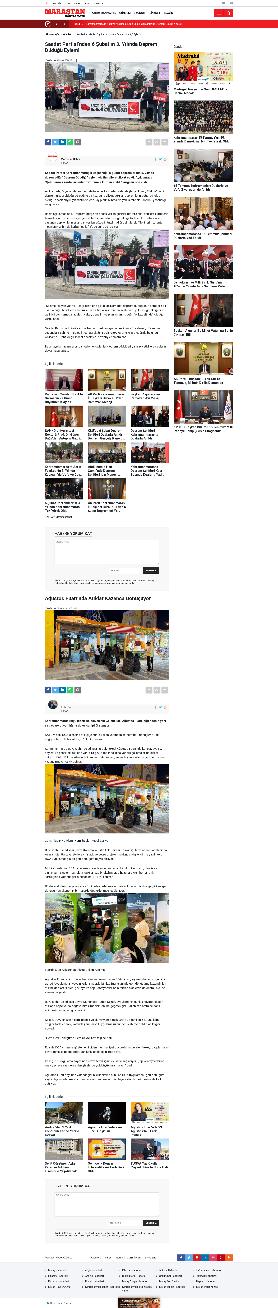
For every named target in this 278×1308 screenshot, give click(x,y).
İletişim (119, 1257)
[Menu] (219, 13)
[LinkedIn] (62, 142)
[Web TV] (223, 3)
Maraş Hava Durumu (59, 1286)
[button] (149, 142)
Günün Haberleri (73, 3)
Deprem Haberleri (206, 1281)
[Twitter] (55, 142)
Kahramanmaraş (104, 12)
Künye (108, 1257)
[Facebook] (48, 142)
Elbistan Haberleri (132, 1270)
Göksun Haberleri (168, 1270)
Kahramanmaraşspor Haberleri (102, 1286)
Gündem (125, 12)
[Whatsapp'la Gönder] (70, 142)
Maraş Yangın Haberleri (172, 1286)
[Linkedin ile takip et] (205, 1257)
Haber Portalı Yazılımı (61, 1303)
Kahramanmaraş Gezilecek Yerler (137, 1288)
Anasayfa (96, 1257)
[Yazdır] (77, 142)
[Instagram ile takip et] (165, 159)
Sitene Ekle (98, 3)
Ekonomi (140, 12)
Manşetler (57, 3)
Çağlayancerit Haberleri (209, 1270)
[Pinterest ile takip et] (221, 1257)
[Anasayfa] (46, 3)
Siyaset (154, 12)
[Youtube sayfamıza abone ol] (197, 1257)
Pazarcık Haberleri (58, 1281)
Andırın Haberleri (94, 1275)
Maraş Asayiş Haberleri (135, 1281)
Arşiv (86, 3)
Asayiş (168, 12)
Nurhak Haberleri (94, 1281)
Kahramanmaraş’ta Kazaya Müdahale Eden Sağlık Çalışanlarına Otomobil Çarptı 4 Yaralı (134, 23)
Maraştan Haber (70, 159)
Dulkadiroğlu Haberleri (134, 1275)
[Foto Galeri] (231, 3)
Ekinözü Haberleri (58, 1275)
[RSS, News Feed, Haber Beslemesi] (229, 1257)
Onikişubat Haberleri (170, 1275)
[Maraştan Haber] (65, 12)
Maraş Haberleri (57, 1270)
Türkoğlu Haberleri (206, 1275)
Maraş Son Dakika (169, 1281)
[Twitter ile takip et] (160, 159)
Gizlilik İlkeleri (134, 1257)
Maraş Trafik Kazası (207, 1286)
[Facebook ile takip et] (156, 159)
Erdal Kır (66, 707)
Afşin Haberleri (93, 1270)
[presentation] (56, 24)
